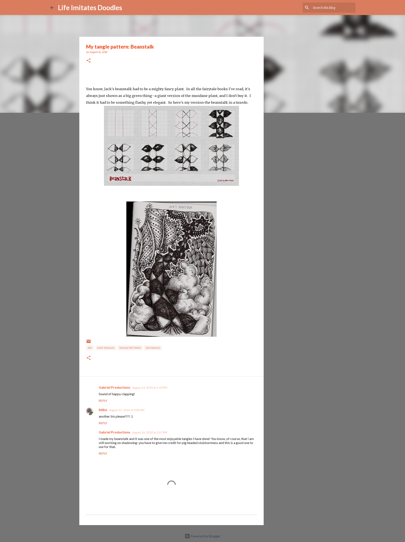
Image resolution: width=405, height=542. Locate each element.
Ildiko (103, 410)
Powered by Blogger (205, 536)
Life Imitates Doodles (90, 7)
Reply (103, 400)
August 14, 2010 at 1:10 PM (149, 387)
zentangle (153, 347)
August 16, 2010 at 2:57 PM (149, 432)
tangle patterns (130, 347)
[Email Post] (88, 343)
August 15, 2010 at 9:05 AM (126, 410)
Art (90, 347)
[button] (88, 61)
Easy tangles (105, 347)
